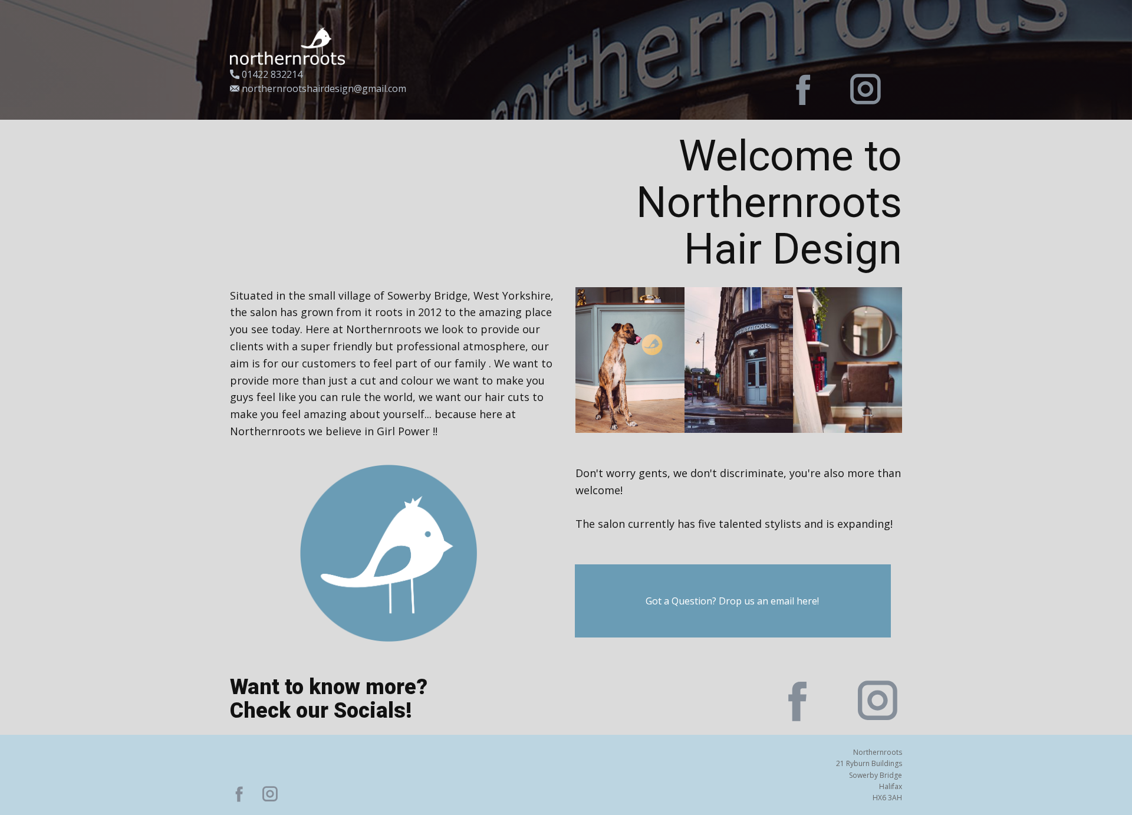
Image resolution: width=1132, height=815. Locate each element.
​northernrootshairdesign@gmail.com (322, 88)
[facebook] (803, 89)
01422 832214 (270, 74)
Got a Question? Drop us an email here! (732, 600)
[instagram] (865, 89)
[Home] (287, 46)
